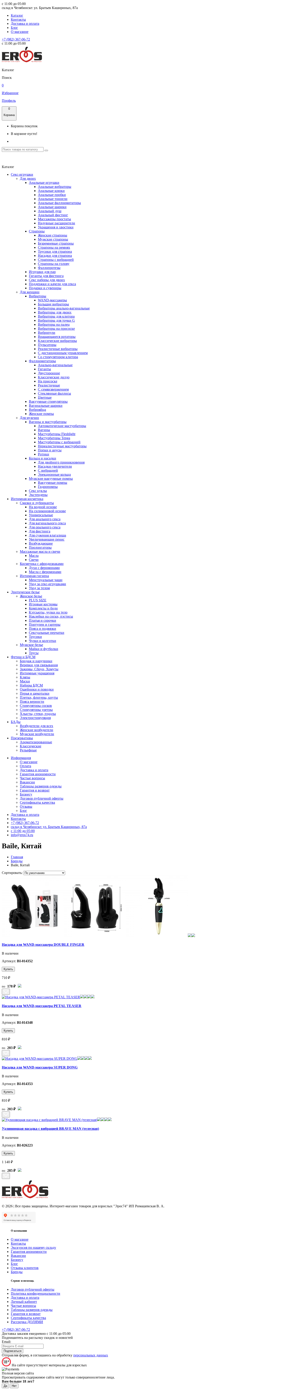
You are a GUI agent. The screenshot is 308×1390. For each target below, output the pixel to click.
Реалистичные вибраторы (58, 349)
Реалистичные (49, 385)
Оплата (25, 766)
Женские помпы (41, 414)
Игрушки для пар (42, 272)
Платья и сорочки (42, 620)
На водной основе (43, 507)
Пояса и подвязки (42, 628)
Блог (14, 28)
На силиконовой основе (47, 511)
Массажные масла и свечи (40, 551)
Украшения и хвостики (56, 227)
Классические (30, 746)
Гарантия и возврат (35, 790)
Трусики (35, 637)
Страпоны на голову (53, 264)
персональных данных (90, 1355)
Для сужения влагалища (47, 535)
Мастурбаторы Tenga (54, 438)
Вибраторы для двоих (54, 312)
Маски (25, 681)
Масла (34, 555)
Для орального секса (44, 527)
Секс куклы (38, 491)
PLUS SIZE (37, 600)
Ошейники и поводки (37, 689)
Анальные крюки (51, 191)
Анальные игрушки (44, 182)
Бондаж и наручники (36, 661)
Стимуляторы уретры (36, 710)
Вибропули (46, 332)
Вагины (44, 430)
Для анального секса (44, 519)
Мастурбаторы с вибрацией (59, 442)
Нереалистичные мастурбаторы (62, 446)
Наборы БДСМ (31, 685)
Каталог (17, 15)
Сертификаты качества (37, 802)
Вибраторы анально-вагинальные (64, 308)
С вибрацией (48, 470)
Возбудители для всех (36, 726)
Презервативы (22, 738)
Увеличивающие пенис (46, 539)
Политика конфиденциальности (35, 1293)
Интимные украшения (37, 673)
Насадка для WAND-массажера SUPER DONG (40, 1067)
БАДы (16, 722)
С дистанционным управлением (63, 353)
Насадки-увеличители (55, 466)
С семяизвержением (53, 389)
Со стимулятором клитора (58, 357)
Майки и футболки (43, 649)
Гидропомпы (48, 487)
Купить (8, 969)
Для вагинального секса (47, 523)
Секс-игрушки (22, 174)
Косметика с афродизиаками (42, 564)
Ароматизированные (36, 742)
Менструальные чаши (45, 580)
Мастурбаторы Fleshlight (56, 434)
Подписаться (12, 1351)
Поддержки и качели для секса (52, 284)
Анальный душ (49, 211)
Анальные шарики (52, 207)
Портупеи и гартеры (44, 624)
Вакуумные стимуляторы (48, 401)
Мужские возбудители (37, 734)
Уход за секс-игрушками (47, 584)
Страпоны (37, 231)
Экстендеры (38, 495)
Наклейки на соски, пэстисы (51, 616)
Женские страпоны (52, 235)
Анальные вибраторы (54, 187)
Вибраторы (37, 296)
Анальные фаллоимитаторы (59, 203)
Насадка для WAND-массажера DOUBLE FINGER (43, 944)
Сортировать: (12, 873)
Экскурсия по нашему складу (33, 1247)
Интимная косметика (27, 499)
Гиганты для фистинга (46, 276)
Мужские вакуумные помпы (51, 478)
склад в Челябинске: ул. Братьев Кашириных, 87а (49, 827)
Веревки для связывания (39, 665)
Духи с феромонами (44, 568)
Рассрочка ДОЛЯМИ (27, 1322)
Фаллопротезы (49, 268)
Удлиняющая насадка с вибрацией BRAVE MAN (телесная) (50, 1129)
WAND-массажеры (52, 300)
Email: (6, 1342)
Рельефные (28, 750)
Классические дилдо (53, 377)
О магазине (19, 32)
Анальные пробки (52, 195)
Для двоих (28, 178)
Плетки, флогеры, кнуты (39, 697)
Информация (21, 758)
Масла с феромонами (45, 572)
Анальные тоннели (52, 199)
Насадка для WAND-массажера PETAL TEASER (41, 1006)
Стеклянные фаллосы (54, 393)
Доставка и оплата (25, 23)
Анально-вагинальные (55, 365)
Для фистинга (39, 531)
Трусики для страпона (55, 251)
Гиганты (44, 369)
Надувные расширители (56, 223)
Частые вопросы (32, 778)
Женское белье (31, 596)
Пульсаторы (47, 345)
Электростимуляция (35, 718)
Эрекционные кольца (54, 474)
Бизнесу (26, 794)
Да (5, 1386)
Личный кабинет (24, 1302)
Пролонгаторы (40, 547)
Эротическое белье (25, 592)
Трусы (34, 653)
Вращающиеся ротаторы (57, 337)
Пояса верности (32, 701)
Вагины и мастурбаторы (48, 422)
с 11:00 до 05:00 (23, 831)
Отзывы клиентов (25, 1268)
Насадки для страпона (55, 255)
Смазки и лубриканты (37, 503)
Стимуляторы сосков (36, 706)
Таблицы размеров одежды (41, 786)
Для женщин (29, 292)
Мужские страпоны (53, 239)
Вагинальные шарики (45, 405)
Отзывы (26, 806)
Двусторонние (49, 373)
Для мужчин (29, 418)
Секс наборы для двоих (47, 280)
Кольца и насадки (42, 458)
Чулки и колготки (42, 641)
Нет (14, 1386)
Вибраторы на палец (54, 324)
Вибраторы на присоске (56, 328)
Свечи (34, 560)
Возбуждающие (41, 543)
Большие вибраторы (53, 304)
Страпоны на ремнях (54, 247)
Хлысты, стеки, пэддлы (38, 714)
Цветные (45, 397)
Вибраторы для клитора (56, 316)
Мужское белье (31, 645)
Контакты (18, 19)
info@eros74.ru (22, 835)
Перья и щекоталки (34, 693)
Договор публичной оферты (41, 798)
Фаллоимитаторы (42, 361)
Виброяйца (37, 410)
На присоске (47, 381)
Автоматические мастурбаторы (62, 426)
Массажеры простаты (54, 219)
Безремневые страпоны (56, 243)
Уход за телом (39, 588)
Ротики (43, 454)
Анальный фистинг (53, 215)
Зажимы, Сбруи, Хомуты (39, 669)
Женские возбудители (36, 730)
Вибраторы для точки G (56, 320)
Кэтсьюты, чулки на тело (48, 612)
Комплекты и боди (43, 608)
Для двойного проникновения (61, 462)
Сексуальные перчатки (46, 633)
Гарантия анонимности (38, 774)
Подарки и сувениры (45, 288)
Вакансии (27, 782)
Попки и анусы (50, 450)
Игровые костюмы (43, 604)
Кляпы (25, 677)
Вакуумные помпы (52, 483)
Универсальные (41, 515)
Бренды (17, 1272)
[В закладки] (6, 992)
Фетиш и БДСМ (23, 657)
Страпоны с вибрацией (56, 260)
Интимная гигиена (34, 576)
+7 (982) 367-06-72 (16, 39)
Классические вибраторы (57, 341)
